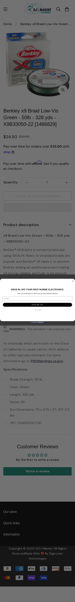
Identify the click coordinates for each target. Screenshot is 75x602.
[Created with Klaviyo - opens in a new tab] (37, 322)
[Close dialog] (72, 281)
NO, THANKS (38, 309)
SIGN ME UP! (37, 304)
